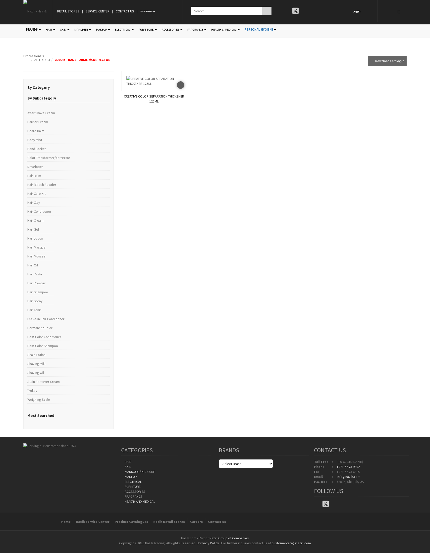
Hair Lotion (35, 238)
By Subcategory (41, 98)
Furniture (132, 486)
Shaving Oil (35, 372)
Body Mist (34, 140)
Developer (35, 166)
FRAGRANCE (195, 29)
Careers (196, 521)
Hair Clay (33, 202)
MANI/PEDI (81, 29)
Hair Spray (35, 301)
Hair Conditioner (39, 211)
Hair (127, 461)
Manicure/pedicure (139, 471)
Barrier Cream (37, 122)
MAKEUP (102, 29)
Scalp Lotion (36, 354)
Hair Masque (36, 247)
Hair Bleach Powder (41, 184)
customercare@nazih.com (291, 543)
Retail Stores (68, 11)
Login (357, 11)
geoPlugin (228, 548)
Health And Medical (139, 501)
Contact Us (125, 11)
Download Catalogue (388, 61)
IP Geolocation (205, 548)
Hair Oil (32, 265)
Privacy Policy (208, 543)
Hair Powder (36, 283)
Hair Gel (33, 229)
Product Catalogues (131, 521)
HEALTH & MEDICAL (224, 29)
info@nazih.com (348, 476)
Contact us (217, 521)
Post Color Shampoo (42, 346)
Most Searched (40, 415)
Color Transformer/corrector (82, 59)
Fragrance (133, 496)
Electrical (133, 481)
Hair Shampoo (37, 292)
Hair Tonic (34, 310)
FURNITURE (146, 29)
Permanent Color (40, 328)
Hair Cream (35, 220)
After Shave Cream (41, 113)
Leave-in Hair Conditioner (45, 319)
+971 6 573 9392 (348, 466)
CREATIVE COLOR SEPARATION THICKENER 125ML (154, 98)
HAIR (49, 29)
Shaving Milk (36, 363)
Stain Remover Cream (43, 381)
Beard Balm (35, 131)
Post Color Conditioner (44, 337)
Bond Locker (36, 149)
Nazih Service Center (92, 521)
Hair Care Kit (36, 193)
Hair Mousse (36, 256)
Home (66, 521)
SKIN (63, 29)
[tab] (68, 87)
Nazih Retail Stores (169, 521)
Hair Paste (34, 274)
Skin (127, 466)
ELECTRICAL (123, 29)
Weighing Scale (38, 399)
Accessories (134, 491)
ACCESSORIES (171, 29)
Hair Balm (34, 175)
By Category (38, 87)
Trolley (32, 390)
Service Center (97, 11)
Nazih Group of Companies (229, 538)
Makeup (130, 476)
